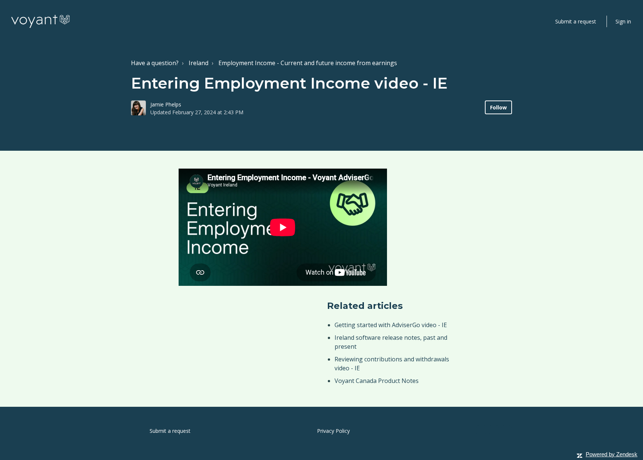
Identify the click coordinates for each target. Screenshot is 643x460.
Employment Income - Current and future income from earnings (307, 63)
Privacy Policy (333, 430)
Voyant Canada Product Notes (377, 381)
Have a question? (155, 63)
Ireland (198, 63)
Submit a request (575, 21)
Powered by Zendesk (611, 454)
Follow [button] (498, 107)
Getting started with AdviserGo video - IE (391, 325)
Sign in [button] (623, 21)
